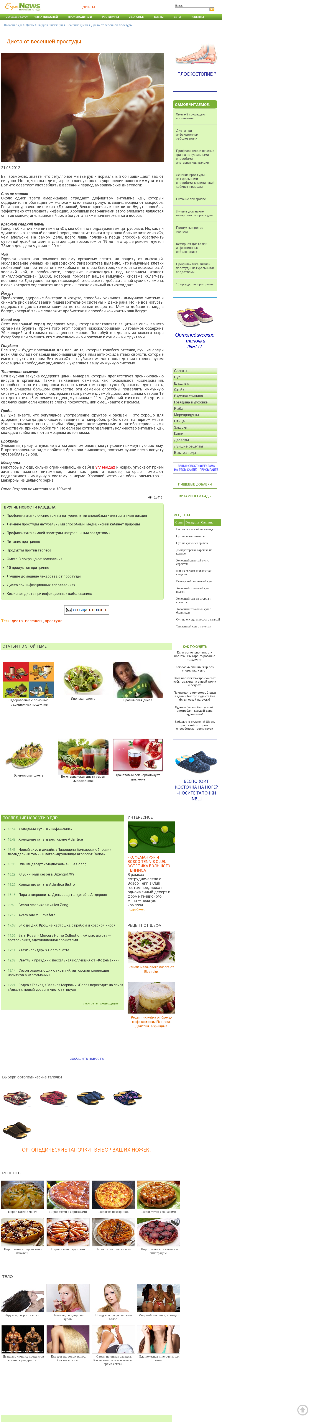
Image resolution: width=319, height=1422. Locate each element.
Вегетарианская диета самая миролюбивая (83, 779)
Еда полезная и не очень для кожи (159, 1358)
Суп (177, 377)
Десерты (181, 440)
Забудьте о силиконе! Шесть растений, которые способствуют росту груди (195, 725)
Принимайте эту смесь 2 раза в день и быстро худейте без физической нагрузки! (195, 696)
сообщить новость (87, 1058)
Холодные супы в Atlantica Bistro (41, 884)
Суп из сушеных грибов (192, 543)
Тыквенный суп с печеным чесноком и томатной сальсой (195, 628)
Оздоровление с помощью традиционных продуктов (28, 702)
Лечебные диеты (77, 25)
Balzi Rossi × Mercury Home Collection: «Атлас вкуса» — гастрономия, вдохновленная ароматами (59, 937)
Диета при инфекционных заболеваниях (41, 585)
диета (17, 621)
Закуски (180, 427)
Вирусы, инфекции (50, 25)
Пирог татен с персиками (113, 1249)
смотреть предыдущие (100, 1003)
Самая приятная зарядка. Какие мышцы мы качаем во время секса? (113, 1360)
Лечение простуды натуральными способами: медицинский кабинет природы (73, 524)
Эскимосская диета (28, 775)
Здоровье (136, 16)
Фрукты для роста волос (22, 1315)
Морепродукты (186, 415)
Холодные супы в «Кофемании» (40, 829)
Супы (179, 522)
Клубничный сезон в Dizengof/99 (41, 874)
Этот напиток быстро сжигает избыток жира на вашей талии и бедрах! (194, 681)
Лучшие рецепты (188, 446)
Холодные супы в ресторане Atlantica (45, 839)
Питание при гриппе (23, 541)
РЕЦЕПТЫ (182, 515)
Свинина (207, 522)
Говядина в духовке (190, 402)
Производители (80, 16)
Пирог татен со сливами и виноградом (159, 1251)
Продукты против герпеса (29, 550)
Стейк (179, 390)
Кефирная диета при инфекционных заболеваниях (49, 593)
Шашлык (181, 383)
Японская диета (83, 699)
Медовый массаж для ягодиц (158, 1315)
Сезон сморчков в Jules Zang (38, 905)
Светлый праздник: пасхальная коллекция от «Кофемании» (63, 960)
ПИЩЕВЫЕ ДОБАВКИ (195, 484)
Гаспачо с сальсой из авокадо (195, 529)
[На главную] (21, 13)
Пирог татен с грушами (68, 1249)
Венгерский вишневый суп (194, 581)
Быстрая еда (185, 453)
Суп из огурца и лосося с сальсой (198, 619)
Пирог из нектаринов (113, 1211)
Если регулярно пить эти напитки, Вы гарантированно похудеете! (194, 656)
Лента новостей (46, 16)
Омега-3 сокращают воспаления (34, 559)
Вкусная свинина (188, 396)
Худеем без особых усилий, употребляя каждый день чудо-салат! (194, 710)
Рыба (178, 409)
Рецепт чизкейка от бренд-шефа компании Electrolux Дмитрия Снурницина (151, 1021)
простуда (53, 621)
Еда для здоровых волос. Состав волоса (68, 1358)
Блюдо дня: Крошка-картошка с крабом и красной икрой (61, 925)
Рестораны (110, 16)
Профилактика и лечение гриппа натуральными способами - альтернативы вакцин (77, 515)
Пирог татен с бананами (158, 1211)
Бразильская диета (137, 700)
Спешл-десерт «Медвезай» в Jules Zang (47, 864)
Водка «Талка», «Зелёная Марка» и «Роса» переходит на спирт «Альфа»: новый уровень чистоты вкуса (65, 987)
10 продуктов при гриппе (28, 567)
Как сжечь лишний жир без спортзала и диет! (195, 668)
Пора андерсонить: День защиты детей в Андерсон (57, 894)
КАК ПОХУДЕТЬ (195, 646)
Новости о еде (13, 25)
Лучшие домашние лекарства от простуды (44, 576)
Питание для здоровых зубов (69, 1317)
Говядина (192, 522)
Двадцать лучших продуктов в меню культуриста (23, 1358)
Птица (179, 421)
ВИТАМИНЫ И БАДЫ (195, 496)
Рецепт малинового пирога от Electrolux (151, 969)
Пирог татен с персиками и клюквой (23, 1251)
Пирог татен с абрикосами (68, 1211)
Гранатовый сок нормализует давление (138, 777)
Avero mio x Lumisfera (31, 915)
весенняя (34, 621)
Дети (177, 16)
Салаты (180, 371)
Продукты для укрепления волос (114, 1317)
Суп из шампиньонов (190, 536)
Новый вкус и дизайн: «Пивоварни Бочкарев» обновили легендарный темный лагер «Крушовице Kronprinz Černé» (60, 851)
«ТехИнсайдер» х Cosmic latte (38, 950)
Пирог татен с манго (22, 1211)
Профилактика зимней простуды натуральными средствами (58, 533)
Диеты (159, 16)
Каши (178, 434)
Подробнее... (137, 909)
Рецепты (197, 16)
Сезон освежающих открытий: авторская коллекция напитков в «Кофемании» (58, 972)
